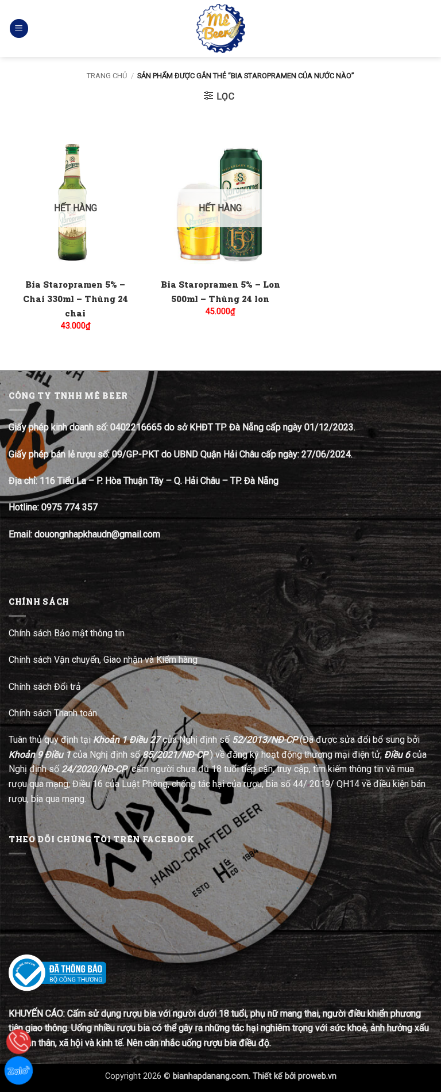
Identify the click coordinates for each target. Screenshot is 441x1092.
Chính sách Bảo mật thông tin (67, 633)
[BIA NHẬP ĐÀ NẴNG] (221, 28)
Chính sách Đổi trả (46, 686)
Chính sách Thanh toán (53, 713)
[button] (19, 28)
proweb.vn (317, 1076)
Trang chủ (107, 75)
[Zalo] (19, 1070)
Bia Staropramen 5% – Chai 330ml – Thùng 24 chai (75, 298)
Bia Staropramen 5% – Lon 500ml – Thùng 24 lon (220, 291)
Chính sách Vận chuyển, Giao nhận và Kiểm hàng (103, 659)
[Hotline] (19, 1042)
